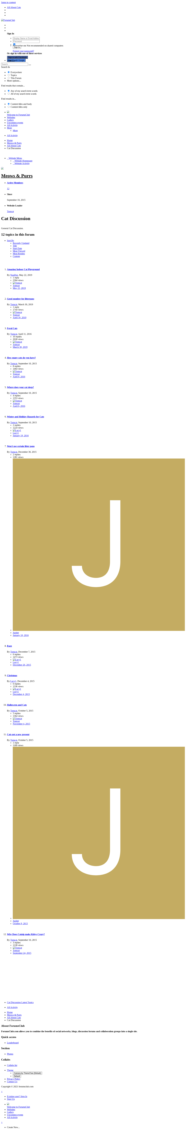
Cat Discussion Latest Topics (20, 1002)
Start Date (17, 248)
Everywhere (16, 72)
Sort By (10, 240)
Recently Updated (21, 243)
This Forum (16, 78)
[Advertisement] (93, 978)
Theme (10, 1070)
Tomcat (10, 211)
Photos (10, 1054)
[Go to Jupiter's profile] (99, 630)
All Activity (12, 125)
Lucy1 (16, 433)
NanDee (14, 275)
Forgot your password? (23, 51)
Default (17, 1076)
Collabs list (12, 1065)
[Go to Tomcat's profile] (17, 283)
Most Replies (19, 253)
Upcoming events (15, 122)
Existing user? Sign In (17, 30)
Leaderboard (13, 1042)
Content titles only (19, 107)
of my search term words (24, 91)
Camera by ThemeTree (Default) (27, 1073)
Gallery (10, 120)
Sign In (17, 47)
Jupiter (16, 632)
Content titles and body (21, 104)
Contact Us (12, 1081)
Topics (14, 75)
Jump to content (8, 2)
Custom (16, 256)
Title (15, 246)
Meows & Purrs (17, 175)
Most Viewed (19, 251)
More (9, 128)
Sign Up (11, 60)
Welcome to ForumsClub (18, 115)
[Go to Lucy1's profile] (17, 430)
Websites (11, 117)
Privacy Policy (13, 1079)
